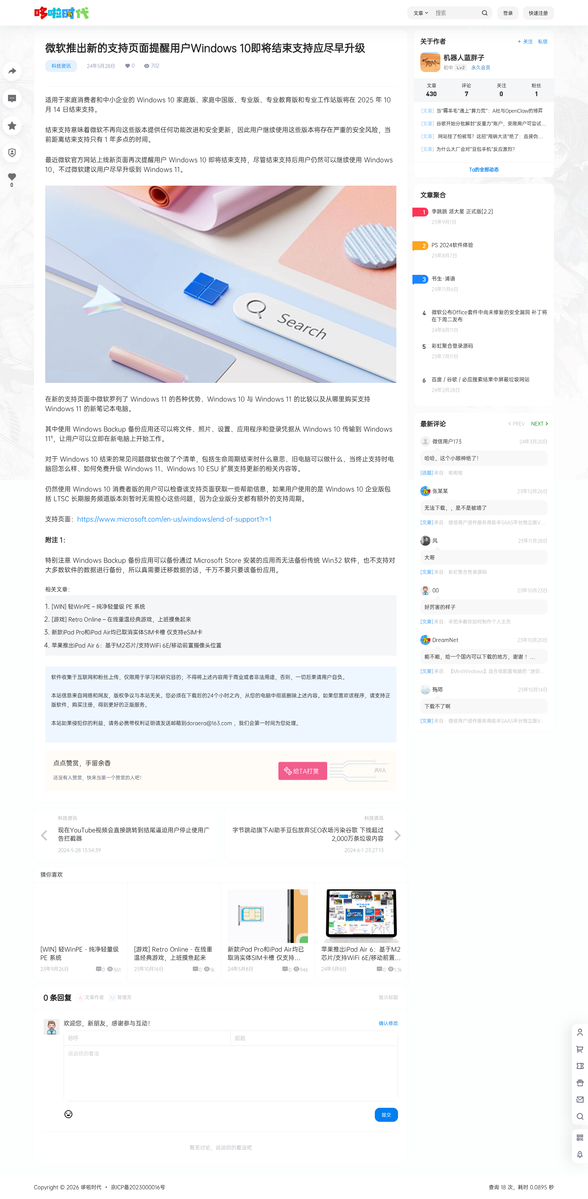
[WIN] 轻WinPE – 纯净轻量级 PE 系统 (98, 606)
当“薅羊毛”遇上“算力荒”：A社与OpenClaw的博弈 (482, 110)
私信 (543, 41)
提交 (386, 1114)
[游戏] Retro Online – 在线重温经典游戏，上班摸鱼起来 (121, 619)
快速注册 (538, 13)
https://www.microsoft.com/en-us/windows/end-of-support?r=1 (174, 518)
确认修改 (388, 1023)
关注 (528, 41)
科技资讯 (61, 65)
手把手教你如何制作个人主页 (479, 621)
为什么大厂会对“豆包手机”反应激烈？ (469, 149)
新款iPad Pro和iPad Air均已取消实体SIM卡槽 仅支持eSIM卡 (127, 632)
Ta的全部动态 (484, 169)
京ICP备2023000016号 (138, 1187)
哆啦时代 (90, 1187)
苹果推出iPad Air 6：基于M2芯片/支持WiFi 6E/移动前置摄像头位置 (137, 645)
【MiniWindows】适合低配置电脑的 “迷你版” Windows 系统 (514, 671)
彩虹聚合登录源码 (467, 571)
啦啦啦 (455, 472)
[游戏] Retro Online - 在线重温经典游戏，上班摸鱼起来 (173, 953)
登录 (508, 13)
